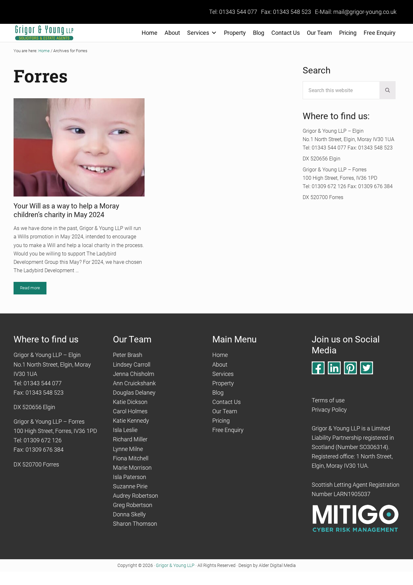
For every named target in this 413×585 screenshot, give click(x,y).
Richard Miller (130, 439)
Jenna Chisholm (133, 373)
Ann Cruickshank (134, 383)
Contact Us (285, 32)
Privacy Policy (329, 409)
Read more (33, 288)
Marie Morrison (132, 467)
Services (198, 32)
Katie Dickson (130, 401)
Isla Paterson (129, 477)
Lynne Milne (128, 449)
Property (235, 32)
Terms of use (328, 400)
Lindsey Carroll (131, 364)
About (172, 32)
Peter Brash (127, 354)
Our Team (319, 32)
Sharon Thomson (135, 523)
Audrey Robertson (135, 495)
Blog (258, 32)
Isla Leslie (125, 430)
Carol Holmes (130, 411)
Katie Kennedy (131, 420)
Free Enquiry (380, 32)
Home (149, 32)
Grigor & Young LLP (175, 565)
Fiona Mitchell (130, 458)
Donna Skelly (129, 514)
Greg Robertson (132, 505)
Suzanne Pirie (130, 486)
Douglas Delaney (134, 392)
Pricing (348, 32)
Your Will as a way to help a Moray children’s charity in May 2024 (66, 210)
